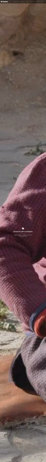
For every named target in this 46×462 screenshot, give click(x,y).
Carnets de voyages (15, 1)
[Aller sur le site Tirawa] (4, 1)
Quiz (41, 1)
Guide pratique (32, 1)
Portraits (37, 1)
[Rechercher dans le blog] (44, 1)
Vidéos (27, 1)
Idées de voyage (22, 1)
